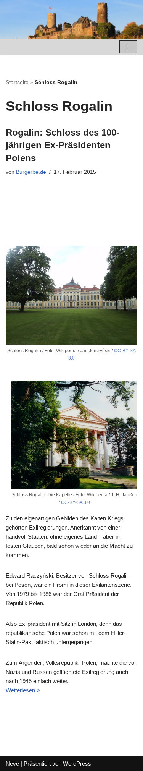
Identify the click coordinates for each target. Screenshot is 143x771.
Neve (12, 763)
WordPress (77, 763)
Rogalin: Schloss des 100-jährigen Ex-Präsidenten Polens (62, 145)
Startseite (17, 82)
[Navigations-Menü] (128, 46)
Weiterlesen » (23, 690)
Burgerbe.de (31, 172)
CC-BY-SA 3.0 (75, 502)
